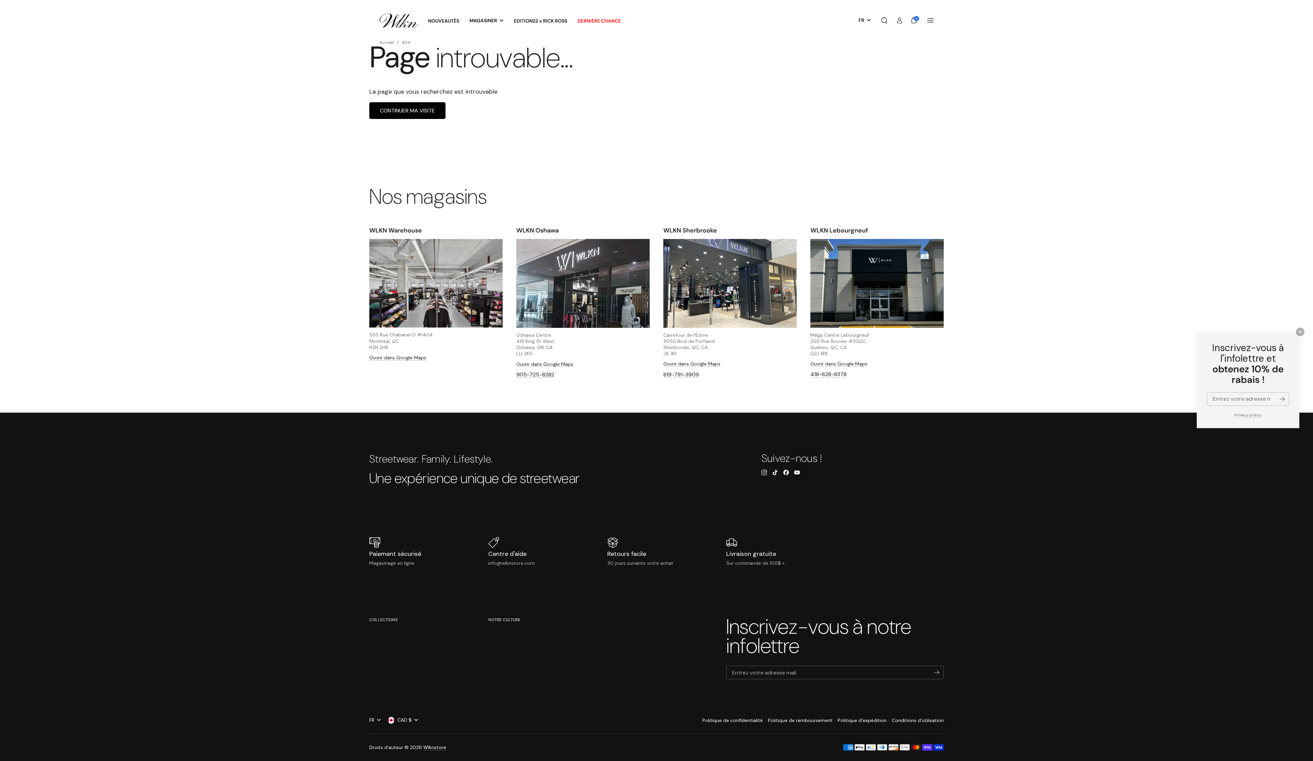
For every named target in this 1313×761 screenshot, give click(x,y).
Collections (383, 620)
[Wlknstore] (399, 20)
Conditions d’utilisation (918, 720)
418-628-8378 (828, 374)
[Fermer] (1300, 332)
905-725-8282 (535, 374)
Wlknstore (434, 747)
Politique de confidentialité (732, 720)
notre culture (504, 620)
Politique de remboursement (800, 720)
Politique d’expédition (862, 720)
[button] (884, 20)
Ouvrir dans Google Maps (397, 358)
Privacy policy (1247, 415)
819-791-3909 (681, 374)
